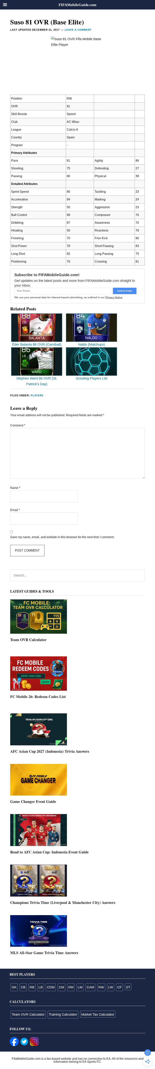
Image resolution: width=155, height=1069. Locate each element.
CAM (90, 987)
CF (119, 987)
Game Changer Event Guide (33, 801)
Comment (17, 425)
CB (23, 987)
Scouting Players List (91, 378)
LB (41, 987)
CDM (51, 987)
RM (71, 987)
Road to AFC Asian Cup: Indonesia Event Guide (49, 852)
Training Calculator (63, 1014)
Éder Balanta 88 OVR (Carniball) (36, 344)
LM (80, 987)
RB (32, 987)
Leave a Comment (78, 29)
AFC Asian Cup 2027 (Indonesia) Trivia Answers (49, 751)
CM (61, 987)
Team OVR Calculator (28, 639)
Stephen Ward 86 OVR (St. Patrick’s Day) (36, 381)
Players (37, 395)
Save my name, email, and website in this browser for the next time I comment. (62, 537)
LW (110, 987)
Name (15, 487)
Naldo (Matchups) (91, 344)
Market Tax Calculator (97, 1014)
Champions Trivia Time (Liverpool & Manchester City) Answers (62, 902)
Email (15, 510)
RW (101, 987)
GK (14, 987)
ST (128, 987)
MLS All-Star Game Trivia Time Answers (44, 952)
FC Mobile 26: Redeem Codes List (38, 696)
